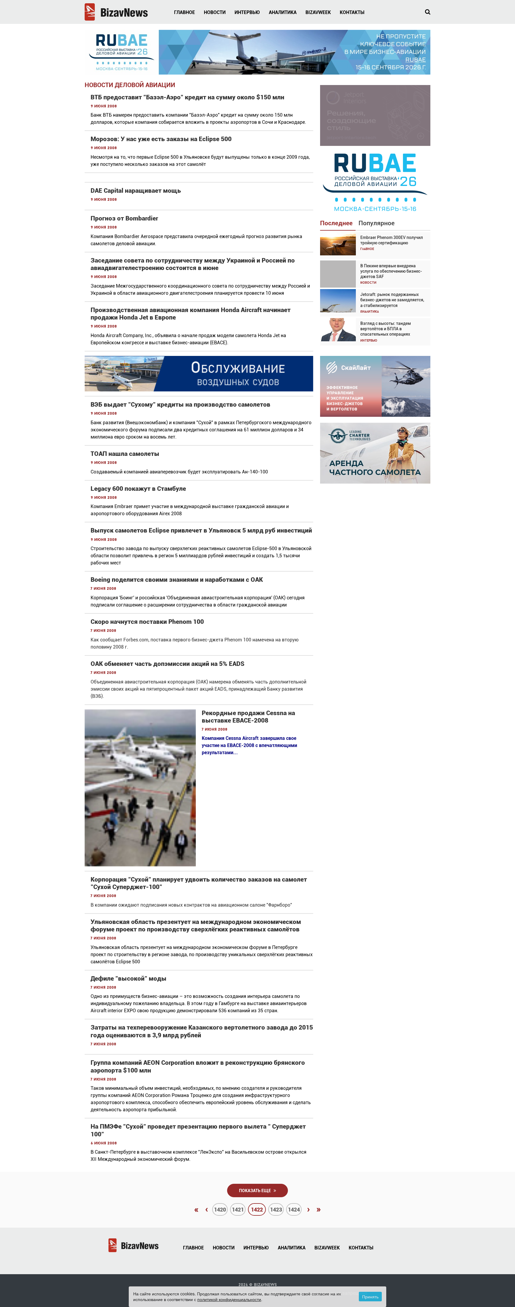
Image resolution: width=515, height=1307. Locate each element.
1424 (294, 1209)
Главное (184, 12)
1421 (238, 1209)
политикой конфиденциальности (229, 1299)
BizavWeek (318, 12)
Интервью (247, 12)
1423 (276, 1209)
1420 (220, 1209)
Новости (215, 12)
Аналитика (283, 12)
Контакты (352, 12)
